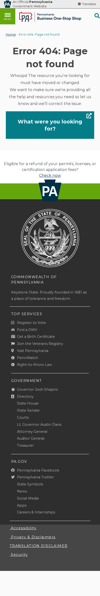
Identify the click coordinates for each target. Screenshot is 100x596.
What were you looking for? (50, 125)
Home (11, 34)
